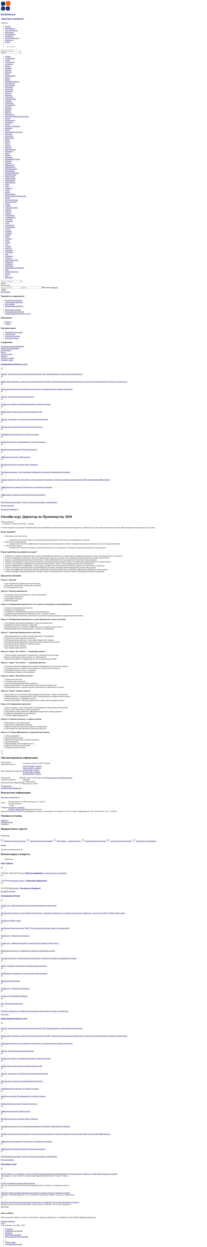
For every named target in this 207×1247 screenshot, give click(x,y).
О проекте (9, 1229)
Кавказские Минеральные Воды (17, 116)
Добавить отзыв (7, 822)
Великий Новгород (12, 82)
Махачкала (9, 151)
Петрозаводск (10, 194)
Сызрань (8, 231)
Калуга (7, 124)
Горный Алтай (10, 99)
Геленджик (9, 97)
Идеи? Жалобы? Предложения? (16, 1237)
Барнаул (8, 70)
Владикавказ (10, 85)
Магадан (8, 147)
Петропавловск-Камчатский (15, 196)
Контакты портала (12, 338)
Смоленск (9, 219)
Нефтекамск (9, 165)
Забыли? (55, 287)
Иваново (8, 109)
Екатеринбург (10, 34)
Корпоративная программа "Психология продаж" (19, 449)
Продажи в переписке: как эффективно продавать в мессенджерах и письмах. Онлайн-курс (34, 1011)
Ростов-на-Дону (11, 202)
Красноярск (9, 32)
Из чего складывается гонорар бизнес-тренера (18, 1183)
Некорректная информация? (11, 788)
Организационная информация (12, 346)
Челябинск (9, 36)
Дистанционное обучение (14, 312)
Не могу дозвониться (16, 809)
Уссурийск (9, 252)
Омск (7, 184)
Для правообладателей (13, 1244)
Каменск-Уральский (12, 126)
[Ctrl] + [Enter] (79, 1217)
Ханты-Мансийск (11, 260)
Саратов (8, 213)
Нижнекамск (10, 171)
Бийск (7, 74)
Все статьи (5, 1207)
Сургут (7, 229)
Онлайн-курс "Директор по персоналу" (15, 936)
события (7, 863)
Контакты (8, 1233)
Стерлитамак (10, 227)
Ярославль (9, 277)
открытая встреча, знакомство (46, 873)
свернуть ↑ (5, 820)
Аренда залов (10, 334)
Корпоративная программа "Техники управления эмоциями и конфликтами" (29, 502)
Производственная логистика (15, 841)
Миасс (7, 153)
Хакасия (8, 258)
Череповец (9, 266)
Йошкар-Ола (10, 114)
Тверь (7, 237)
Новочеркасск (10, 182)
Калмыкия (9, 122)
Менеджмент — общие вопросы (68, 841)
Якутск (7, 274)
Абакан (8, 56)
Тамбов (8, 235)
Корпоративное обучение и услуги (18, 314)
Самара (8, 206)
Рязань (7, 204)
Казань (7, 42)
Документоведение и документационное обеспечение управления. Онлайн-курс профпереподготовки (38, 958)
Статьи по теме (6, 354)
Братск (7, 78)
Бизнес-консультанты (13, 310)
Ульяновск (9, 250)
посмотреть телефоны (17, 807)
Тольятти (8, 239)
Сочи (7, 223)
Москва (8, 26)
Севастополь (10, 215)
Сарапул (8, 211)
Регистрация (5, 292)
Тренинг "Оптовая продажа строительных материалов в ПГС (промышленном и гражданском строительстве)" (41, 374)
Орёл (7, 186)
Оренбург (8, 188)
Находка (8, 163)
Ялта (7, 275)
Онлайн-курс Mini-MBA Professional (14, 996)
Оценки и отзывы (7, 358)
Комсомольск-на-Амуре (14, 132)
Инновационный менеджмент (41, 841)
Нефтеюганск (10, 167)
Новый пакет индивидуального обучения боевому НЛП (21, 412)
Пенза (7, 190)
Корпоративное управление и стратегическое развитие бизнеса (24, 973)
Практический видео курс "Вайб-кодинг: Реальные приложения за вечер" (28, 951)
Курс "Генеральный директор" (12, 1003)
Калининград (10, 120)
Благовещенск (10, 76)
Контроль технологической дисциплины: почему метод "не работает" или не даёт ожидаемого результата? (40, 1202)
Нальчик (8, 161)
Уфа (6, 254)
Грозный (8, 101)
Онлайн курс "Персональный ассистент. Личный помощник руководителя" (29, 905)
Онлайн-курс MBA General (11, 921)
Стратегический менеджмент (121, 841)
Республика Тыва (11, 200)
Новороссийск (10, 178)
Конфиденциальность (13, 1235)
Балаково (8, 68)
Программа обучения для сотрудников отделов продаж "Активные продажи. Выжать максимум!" (37, 389)
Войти (4, 290)
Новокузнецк (10, 177)
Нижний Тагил (10, 175)
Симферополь (10, 217)
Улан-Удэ (8, 248)
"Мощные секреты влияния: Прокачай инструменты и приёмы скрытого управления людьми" (35, 1193)
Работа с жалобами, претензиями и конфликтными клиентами (24, 966)
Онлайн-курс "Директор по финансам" (15, 988)
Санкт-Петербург (11, 30)
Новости (8, 322)
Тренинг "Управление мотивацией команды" (17, 397)
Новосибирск (10, 28)
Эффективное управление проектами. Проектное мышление (23, 495)
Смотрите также (7, 360)
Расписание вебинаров (9, 509)
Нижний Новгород (12, 38)
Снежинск (9, 221)
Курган (7, 142)
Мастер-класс (25, 888)
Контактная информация (10, 348)
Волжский (9, 91)
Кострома (8, 134)
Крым (7, 140)
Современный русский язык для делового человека (20, 434)
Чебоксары (9, 262)
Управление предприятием (146, 841)
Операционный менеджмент (95, 841)
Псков (7, 198)
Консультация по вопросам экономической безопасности (22, 427)
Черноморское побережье (14, 268)
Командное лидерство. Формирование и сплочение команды (23, 442)
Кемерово (8, 128)
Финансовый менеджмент (10, 981)
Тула (7, 244)
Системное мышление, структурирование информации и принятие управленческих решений (35, 472)
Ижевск (8, 111)
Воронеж (8, 95)
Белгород (8, 72)
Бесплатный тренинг (28, 881)
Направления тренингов (14, 306)
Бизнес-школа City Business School (59, 778)
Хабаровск (9, 256)
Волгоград (9, 89)
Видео (3, 352)
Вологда (8, 93)
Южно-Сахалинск (11, 272)
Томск (7, 241)
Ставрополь (9, 225)
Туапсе (7, 242)
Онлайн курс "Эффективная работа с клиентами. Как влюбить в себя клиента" (30, 943)
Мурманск (9, 157)
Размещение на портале (14, 332)
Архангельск (10, 62)
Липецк (8, 146)
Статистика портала (12, 336)
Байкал (7, 66)
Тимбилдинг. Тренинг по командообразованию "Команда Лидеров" (26, 404)
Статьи (7, 324)
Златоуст (8, 107)
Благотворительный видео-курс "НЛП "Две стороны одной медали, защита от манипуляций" (35, 928)
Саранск (8, 210)
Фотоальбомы (6, 350)
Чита (7, 270)
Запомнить (48, 287)
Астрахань (9, 64)
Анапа (7, 60)
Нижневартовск (11, 169)
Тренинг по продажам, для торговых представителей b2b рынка (24, 419)
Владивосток (10, 83)
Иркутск (8, 113)
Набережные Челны (12, 159)
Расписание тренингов (13, 300)
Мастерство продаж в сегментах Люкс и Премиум (19, 465)
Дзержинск (9, 103)
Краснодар (9, 40)
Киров (7, 130)
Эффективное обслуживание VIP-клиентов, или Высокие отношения (26, 487)
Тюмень (8, 246)
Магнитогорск (10, 149)
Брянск (7, 80)
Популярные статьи (8, 1164)
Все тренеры (9, 304)
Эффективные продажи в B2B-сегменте (15, 457)
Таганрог (8, 233)
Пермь (7, 192)
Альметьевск (10, 58)
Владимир (9, 87)
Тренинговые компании (14, 302)
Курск (7, 144)
